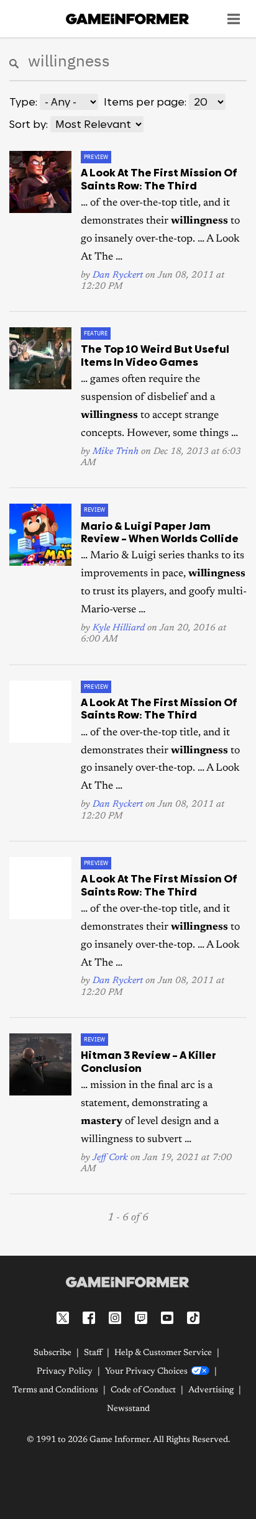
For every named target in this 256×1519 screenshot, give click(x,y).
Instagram (115, 1318)
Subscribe (52, 1353)
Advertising (211, 1390)
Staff (93, 1353)
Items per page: (145, 101)
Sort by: (28, 124)
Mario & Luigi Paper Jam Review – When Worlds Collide (160, 532)
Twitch (141, 1318)
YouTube (167, 1318)
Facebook (89, 1318)
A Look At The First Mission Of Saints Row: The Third (159, 179)
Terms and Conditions (55, 1390)
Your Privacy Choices (146, 1371)
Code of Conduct (143, 1390)
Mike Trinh (116, 451)
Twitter (63, 1318)
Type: (23, 101)
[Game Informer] (128, 1281)
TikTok (193, 1318)
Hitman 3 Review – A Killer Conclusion (148, 1061)
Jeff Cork (110, 1158)
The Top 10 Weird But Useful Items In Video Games (155, 355)
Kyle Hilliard (119, 628)
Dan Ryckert (118, 275)
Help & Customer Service (163, 1353)
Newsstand (128, 1409)
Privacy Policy (65, 1371)
